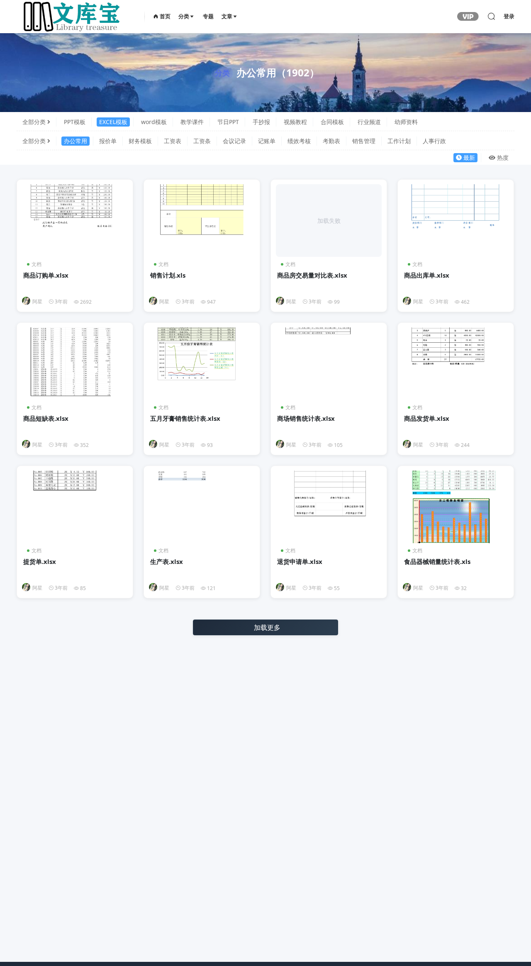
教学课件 (192, 122)
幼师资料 (406, 122)
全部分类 (34, 122)
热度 (503, 157)
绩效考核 (299, 141)
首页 (164, 16)
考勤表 (331, 141)
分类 (183, 16)
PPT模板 (74, 122)
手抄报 (261, 122)
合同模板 (332, 122)
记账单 (266, 141)
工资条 (202, 141)
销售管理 (363, 141)
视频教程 (295, 122)
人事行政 (434, 141)
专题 (208, 16)
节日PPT (228, 122)
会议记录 (234, 141)
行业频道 (369, 122)
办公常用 (75, 141)
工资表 (172, 141)
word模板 (154, 122)
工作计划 (399, 141)
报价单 (108, 141)
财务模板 (140, 141)
